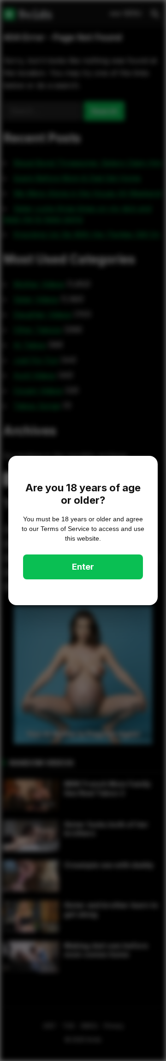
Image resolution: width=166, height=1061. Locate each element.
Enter (83, 567)
